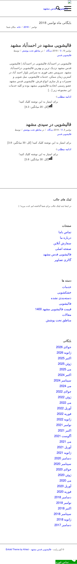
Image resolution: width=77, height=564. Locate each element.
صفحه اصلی (63, 248)
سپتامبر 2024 (62, 380)
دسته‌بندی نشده (61, 298)
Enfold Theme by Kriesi (17, 549)
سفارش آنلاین (62, 243)
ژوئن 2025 (64, 363)
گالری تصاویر (62, 259)
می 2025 (65, 369)
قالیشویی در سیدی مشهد (48, 124)
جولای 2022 (63, 391)
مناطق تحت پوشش (31, 50)
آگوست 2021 (62, 436)
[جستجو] (56, 8)
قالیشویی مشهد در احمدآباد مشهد (40, 45)
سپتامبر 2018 (62, 513)
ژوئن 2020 (64, 475)
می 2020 (65, 480)
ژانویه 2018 (64, 519)
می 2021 (65, 441)
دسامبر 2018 (62, 497)
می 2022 (65, 402)
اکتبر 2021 (64, 430)
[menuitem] (56, 8)
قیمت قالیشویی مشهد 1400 (53, 309)
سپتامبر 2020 (62, 463)
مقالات (66, 314)
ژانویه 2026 (64, 352)
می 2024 (65, 386)
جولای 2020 (63, 469)
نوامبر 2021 (63, 424)
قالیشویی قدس (64, 55)
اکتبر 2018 (64, 508)
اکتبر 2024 (64, 374)
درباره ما (65, 237)
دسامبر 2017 (62, 525)
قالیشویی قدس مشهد (57, 254)
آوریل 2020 (64, 486)
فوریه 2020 (64, 491)
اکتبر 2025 (64, 358)
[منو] (65, 8)
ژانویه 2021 (64, 452)
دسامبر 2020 (62, 458)
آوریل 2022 (64, 408)
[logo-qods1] (45, 8)
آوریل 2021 (64, 447)
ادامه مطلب (64, 96)
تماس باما (65, 232)
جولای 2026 (63, 347)
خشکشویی (64, 292)
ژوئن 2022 (64, 397)
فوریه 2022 (64, 413)
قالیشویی (65, 303)
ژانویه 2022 (64, 419)
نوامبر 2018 (63, 502)
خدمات (66, 286)
